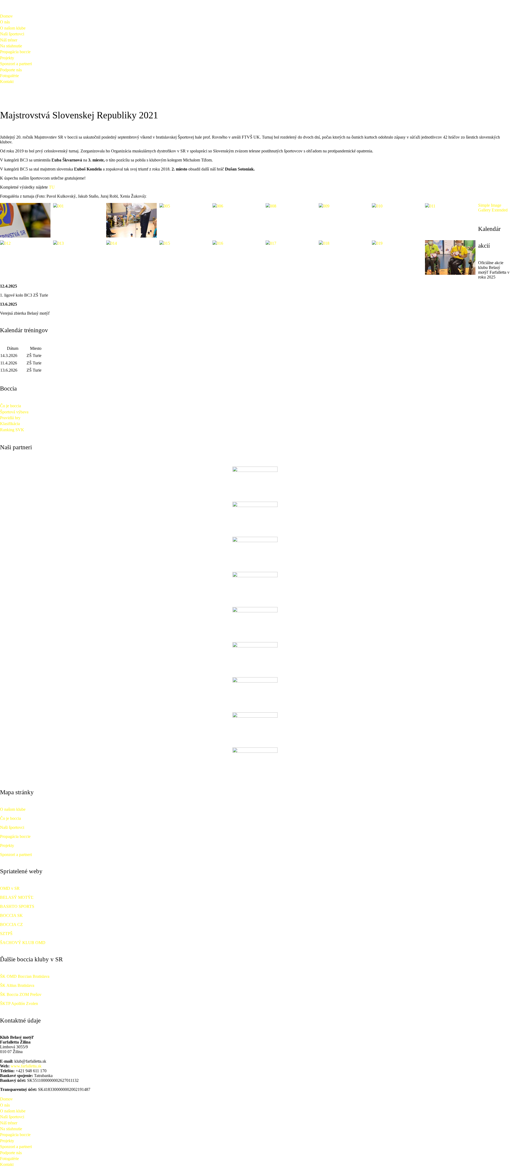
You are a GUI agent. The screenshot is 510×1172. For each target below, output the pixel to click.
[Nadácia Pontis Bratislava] (255, 482)
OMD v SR (10, 888)
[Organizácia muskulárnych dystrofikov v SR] (255, 727)
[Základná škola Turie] (255, 692)
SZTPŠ (6, 933)
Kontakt (7, 81)
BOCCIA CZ (11, 924)
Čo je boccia (10, 406)
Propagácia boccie (15, 51)
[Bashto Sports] (255, 657)
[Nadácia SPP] (255, 517)
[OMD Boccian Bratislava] (255, 762)
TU (52, 187)
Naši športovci (12, 34)
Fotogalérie (9, 75)
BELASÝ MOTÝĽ (16, 897)
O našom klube (13, 28)
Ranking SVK (12, 429)
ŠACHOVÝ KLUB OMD (22, 942)
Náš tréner (8, 40)
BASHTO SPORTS (17, 906)
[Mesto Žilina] (255, 552)
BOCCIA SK (11, 915)
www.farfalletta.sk (26, 1066)
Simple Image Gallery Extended (493, 207)
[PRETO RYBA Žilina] (255, 587)
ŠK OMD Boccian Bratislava (24, 976)
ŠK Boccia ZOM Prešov (20, 994)
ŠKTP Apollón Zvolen (19, 1003)
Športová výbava (14, 412)
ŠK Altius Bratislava (17, 985)
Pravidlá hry (10, 417)
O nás (5, 22)
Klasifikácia (10, 423)
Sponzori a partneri (16, 63)
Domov (6, 16)
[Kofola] (255, 622)
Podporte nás (11, 70)
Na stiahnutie (11, 46)
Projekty (7, 58)
